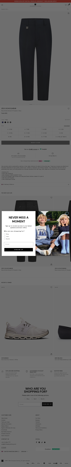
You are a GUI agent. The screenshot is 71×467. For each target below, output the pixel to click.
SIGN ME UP (18, 250)
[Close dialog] (67, 213)
